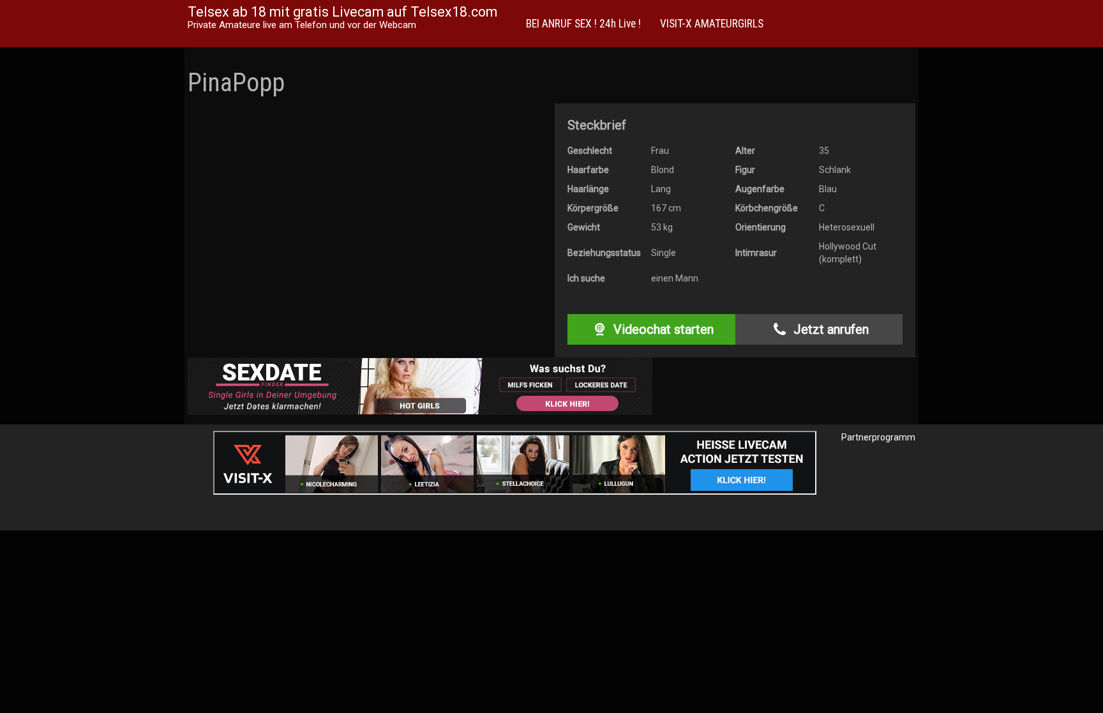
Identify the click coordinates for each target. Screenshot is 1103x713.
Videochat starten (662, 329)
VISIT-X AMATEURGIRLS (711, 23)
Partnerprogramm (878, 437)
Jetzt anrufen (829, 329)
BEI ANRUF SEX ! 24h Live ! (583, 23)
